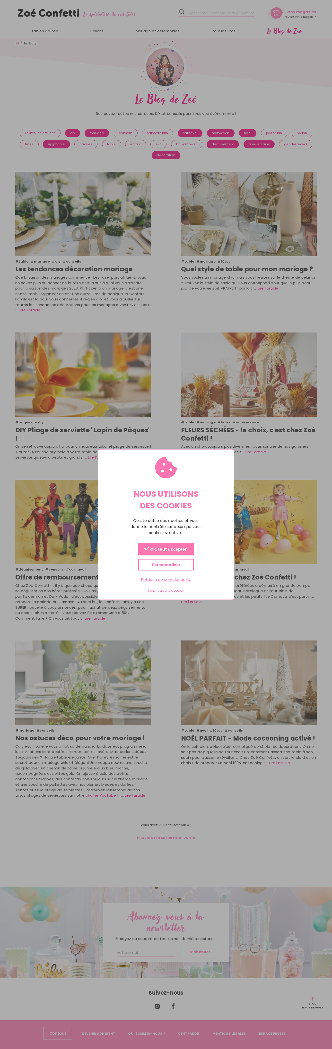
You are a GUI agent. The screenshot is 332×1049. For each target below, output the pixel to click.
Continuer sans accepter (166, 590)
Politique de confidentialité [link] (166, 579)
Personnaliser (166, 565)
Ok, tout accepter (168, 549)
